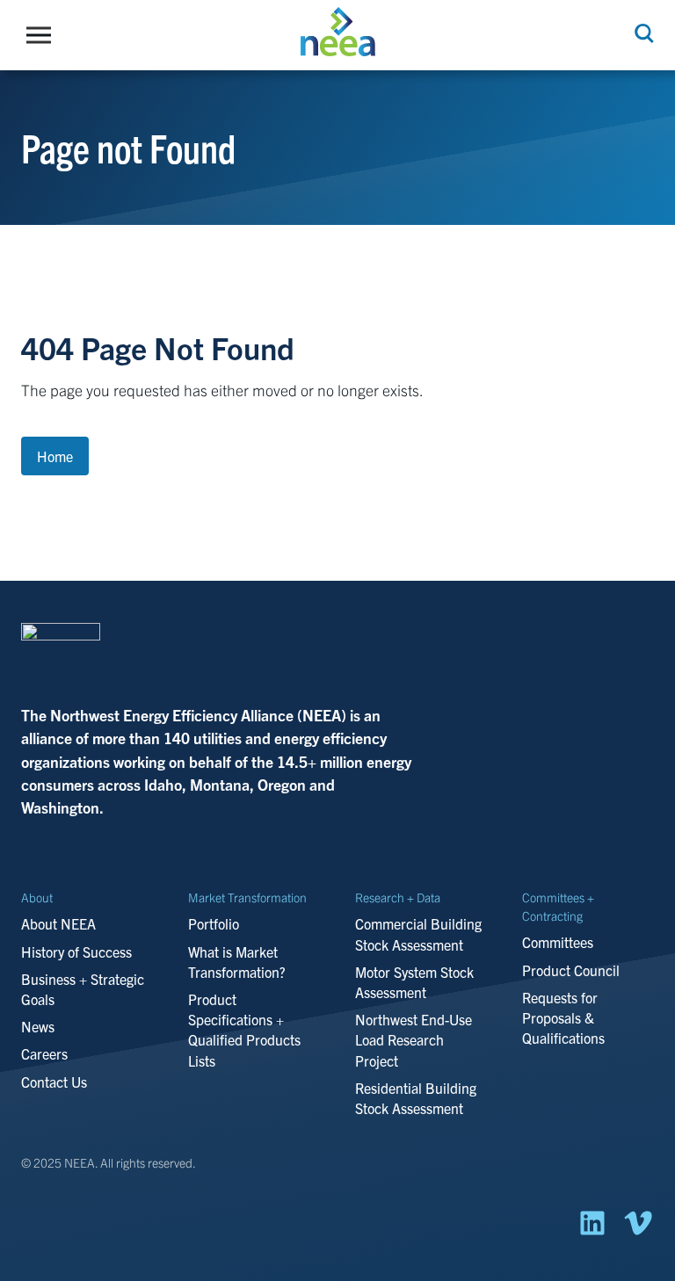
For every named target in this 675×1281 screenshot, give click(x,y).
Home (55, 456)
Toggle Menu (43, 35)
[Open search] (642, 33)
